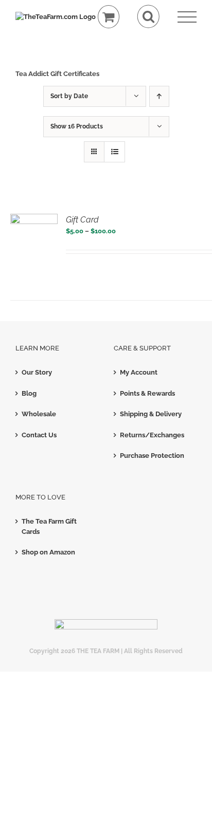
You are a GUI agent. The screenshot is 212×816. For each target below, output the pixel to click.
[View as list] (114, 152)
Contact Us (39, 435)
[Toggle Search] (148, 16)
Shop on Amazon (48, 552)
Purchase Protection (152, 455)
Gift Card (82, 220)
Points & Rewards (147, 393)
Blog (29, 393)
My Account (138, 372)
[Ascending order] (159, 96)
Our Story (37, 372)
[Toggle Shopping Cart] (109, 16)
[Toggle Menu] (187, 17)
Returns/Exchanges (152, 435)
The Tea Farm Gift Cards (49, 526)
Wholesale (39, 414)
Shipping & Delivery (151, 414)
